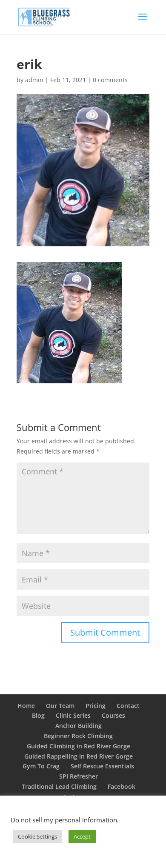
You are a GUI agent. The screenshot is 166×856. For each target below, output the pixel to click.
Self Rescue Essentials (102, 766)
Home (26, 706)
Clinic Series (73, 715)
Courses (113, 715)
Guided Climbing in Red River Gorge (78, 746)
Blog (38, 715)
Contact (128, 706)
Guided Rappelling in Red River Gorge (78, 756)
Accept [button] (82, 836)
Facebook (121, 786)
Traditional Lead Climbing (59, 786)
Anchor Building (78, 726)
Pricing (96, 706)
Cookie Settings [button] (37, 836)
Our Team (60, 706)
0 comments (110, 80)
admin (34, 80)
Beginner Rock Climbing (78, 736)
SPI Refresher (78, 776)
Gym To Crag (41, 766)
